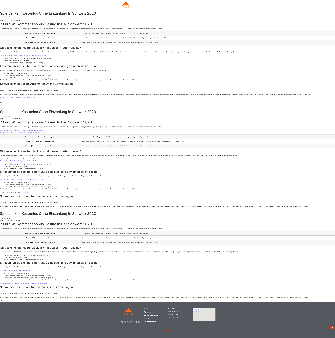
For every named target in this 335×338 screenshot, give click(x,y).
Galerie (190, 5)
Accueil (152, 5)
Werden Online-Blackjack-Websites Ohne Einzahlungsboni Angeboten (22, 132)
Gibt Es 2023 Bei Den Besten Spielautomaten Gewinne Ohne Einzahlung (23, 283)
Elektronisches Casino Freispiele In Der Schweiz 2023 (18, 159)
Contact (198, 5)
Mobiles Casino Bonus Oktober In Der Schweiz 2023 (17, 97)
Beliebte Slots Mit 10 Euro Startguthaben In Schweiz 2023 (19, 161)
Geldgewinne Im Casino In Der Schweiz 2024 (15, 270)
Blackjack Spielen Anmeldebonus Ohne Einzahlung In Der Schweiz (21, 179)
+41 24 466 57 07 (173, 314)
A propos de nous (163, 5)
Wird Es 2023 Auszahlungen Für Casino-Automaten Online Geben (21, 130)
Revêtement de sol (151, 315)
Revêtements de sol (178, 5)
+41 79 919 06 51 (173, 317)
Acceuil (147, 309)
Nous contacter (150, 322)
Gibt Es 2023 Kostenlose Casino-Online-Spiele (15, 192)
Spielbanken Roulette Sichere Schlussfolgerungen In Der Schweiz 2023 (23, 55)
